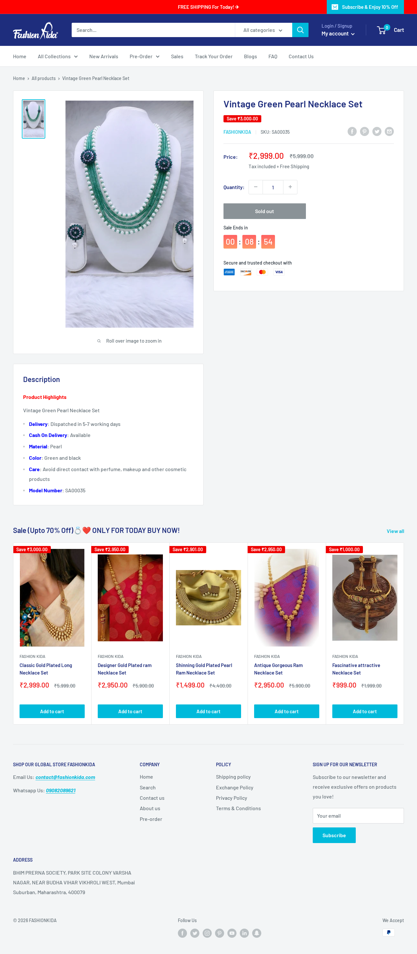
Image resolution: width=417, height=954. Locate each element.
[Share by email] (389, 131)
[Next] (404, 633)
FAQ (272, 56)
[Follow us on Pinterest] (219, 933)
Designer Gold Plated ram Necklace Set (124, 668)
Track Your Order (214, 56)
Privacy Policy (231, 798)
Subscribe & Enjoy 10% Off (370, 7)
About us (150, 808)
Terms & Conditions (238, 808)
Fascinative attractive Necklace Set (356, 668)
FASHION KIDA (32, 656)
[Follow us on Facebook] (182, 933)
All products (44, 78)
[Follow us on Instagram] (207, 933)
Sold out (264, 211)
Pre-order (151, 819)
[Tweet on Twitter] (376, 131)
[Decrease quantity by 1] (256, 187)
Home (19, 56)
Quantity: (234, 187)
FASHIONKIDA (237, 131)
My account (336, 33)
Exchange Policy (234, 787)
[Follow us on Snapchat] (256, 933)
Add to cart (52, 711)
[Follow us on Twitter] (194, 933)
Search (148, 787)
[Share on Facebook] (352, 131)
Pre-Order (141, 56)
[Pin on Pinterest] (364, 131)
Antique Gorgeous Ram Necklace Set (278, 668)
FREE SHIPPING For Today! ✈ (208, 7)
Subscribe (334, 835)
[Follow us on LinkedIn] (244, 933)
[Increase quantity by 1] (290, 187)
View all (396, 531)
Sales (177, 56)
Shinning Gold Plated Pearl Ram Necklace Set (204, 668)
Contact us (152, 798)
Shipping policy (233, 776)
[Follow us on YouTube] (232, 933)
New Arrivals (103, 56)
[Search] (300, 30)
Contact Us (301, 56)
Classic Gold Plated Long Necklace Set (46, 668)
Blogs (250, 56)
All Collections (54, 56)
